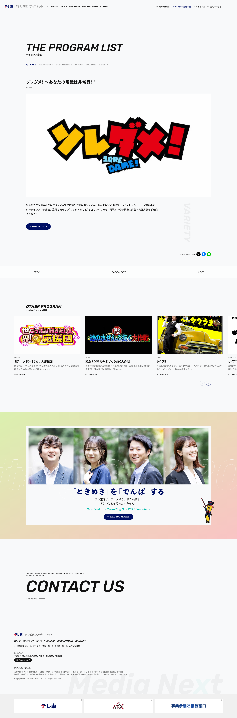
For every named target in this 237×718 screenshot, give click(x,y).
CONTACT (80, 641)
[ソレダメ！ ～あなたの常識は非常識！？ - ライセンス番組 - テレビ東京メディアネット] (24, 6)
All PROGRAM (46, 65)
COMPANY (28, 641)
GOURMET (91, 65)
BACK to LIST (119, 272)
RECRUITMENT (65, 641)
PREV (36, 272)
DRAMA (79, 65)
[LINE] (209, 254)
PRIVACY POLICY (23, 668)
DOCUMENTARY (64, 65)
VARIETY (103, 65)
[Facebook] (204, 254)
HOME (17, 641)
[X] (198, 254)
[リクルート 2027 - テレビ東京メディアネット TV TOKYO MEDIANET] (118, 475)
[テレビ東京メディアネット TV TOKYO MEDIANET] (33, 634)
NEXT (201, 272)
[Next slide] (208, 383)
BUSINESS (49, 641)
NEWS (39, 641)
